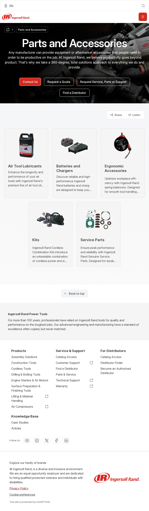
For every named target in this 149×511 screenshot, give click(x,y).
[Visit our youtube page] (27, 440)
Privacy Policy (18, 488)
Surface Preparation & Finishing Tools (25, 388)
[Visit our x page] (46, 440)
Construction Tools (23, 363)
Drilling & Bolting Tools (25, 374)
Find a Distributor (67, 368)
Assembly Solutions (24, 357)
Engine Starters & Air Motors (29, 380)
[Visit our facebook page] (56, 440)
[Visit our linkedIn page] (66, 440)
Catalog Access (66, 357)
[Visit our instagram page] (36, 440)
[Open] (143, 17)
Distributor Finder (111, 363)
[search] (143, 6)
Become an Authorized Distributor (115, 371)
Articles (16, 428)
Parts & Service (66, 374)
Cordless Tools (21, 368)
